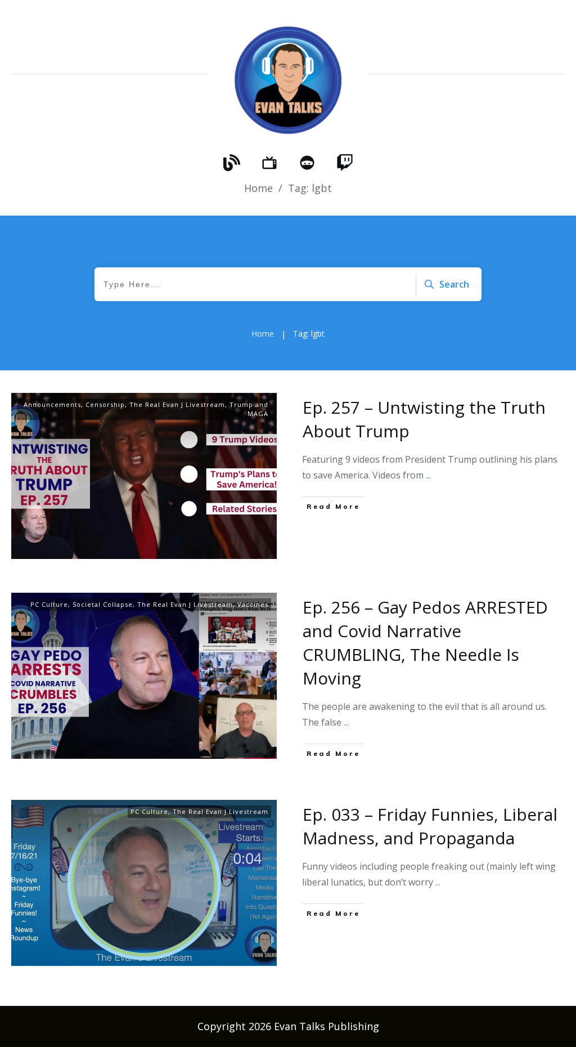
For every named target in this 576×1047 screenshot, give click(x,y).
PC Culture (49, 604)
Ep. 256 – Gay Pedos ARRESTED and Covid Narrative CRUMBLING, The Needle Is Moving (425, 643)
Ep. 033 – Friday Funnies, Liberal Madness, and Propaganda (430, 826)
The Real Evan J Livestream (177, 404)
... (428, 475)
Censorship (105, 404)
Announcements (52, 404)
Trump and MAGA (249, 409)
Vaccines (252, 604)
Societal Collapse (103, 604)
